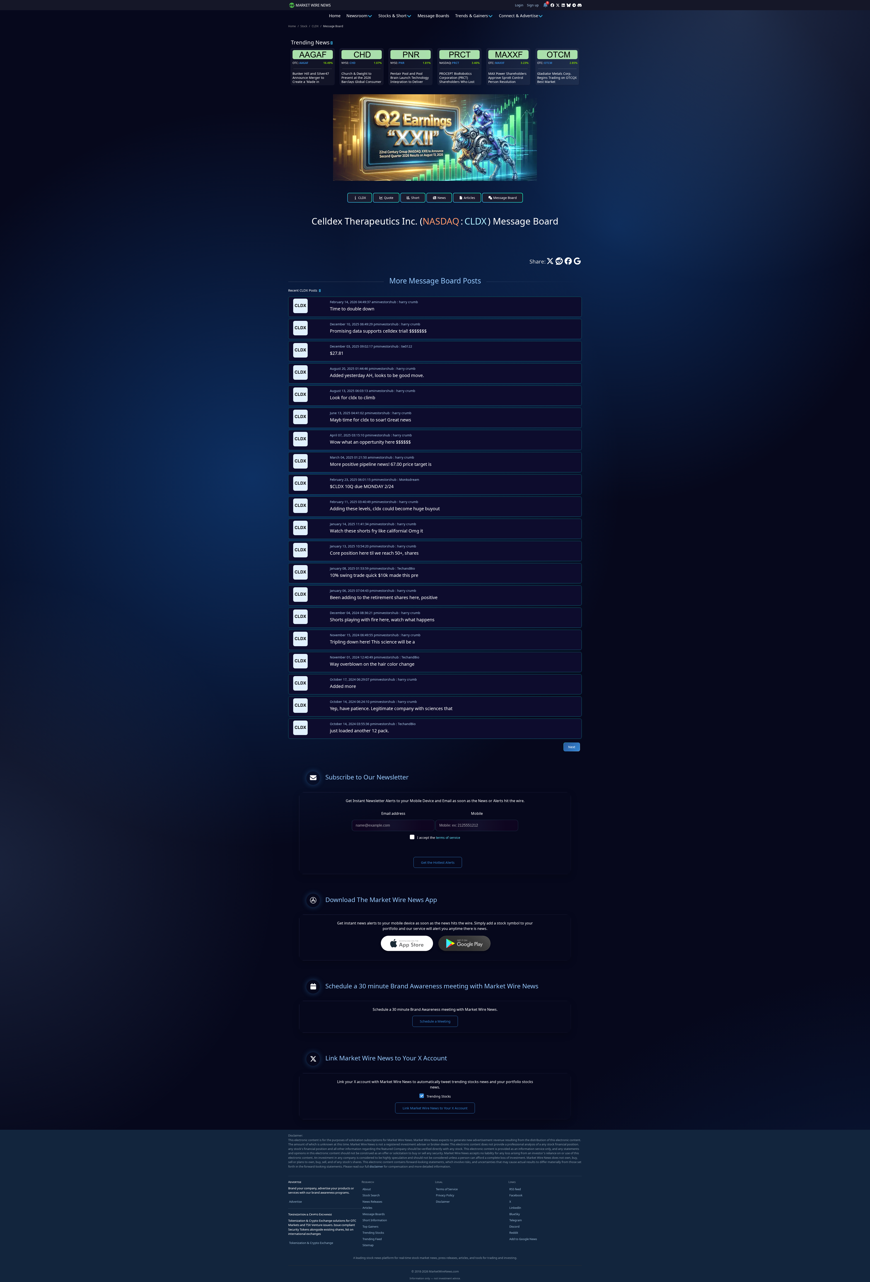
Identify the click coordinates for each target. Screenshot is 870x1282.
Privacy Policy (445, 1195)
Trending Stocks (439, 1096)
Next (571, 747)
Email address (393, 813)
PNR (401, 63)
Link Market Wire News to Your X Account (435, 1108)
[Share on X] (550, 262)
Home (335, 15)
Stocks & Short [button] (392, 15)
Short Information (374, 1220)
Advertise (295, 1202)
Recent (302, 290)
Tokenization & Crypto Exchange (311, 1243)
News (441, 198)
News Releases (372, 1202)
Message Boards (433, 15)
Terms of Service (447, 1189)
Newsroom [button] (356, 15)
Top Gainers (370, 1226)
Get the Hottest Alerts (437, 862)
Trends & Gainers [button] (471, 15)
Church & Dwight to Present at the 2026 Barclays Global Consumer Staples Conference (361, 79)
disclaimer (376, 1166)
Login (519, 5)
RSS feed (515, 1189)
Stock (303, 26)
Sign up (533, 5)
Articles (469, 198)
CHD (352, 63)
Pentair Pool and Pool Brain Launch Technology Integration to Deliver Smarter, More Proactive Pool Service (409, 81)
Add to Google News (523, 1239)
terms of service (448, 837)
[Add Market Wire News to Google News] (577, 262)
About (366, 1189)
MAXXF (500, 63)
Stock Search (371, 1195)
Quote (388, 198)
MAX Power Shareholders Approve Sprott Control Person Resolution (507, 77)
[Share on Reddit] (559, 262)
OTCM (548, 63)
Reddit (513, 1233)
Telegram (515, 1220)
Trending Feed (372, 1239)
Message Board (504, 198)
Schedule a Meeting (435, 1021)
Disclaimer (443, 1202)
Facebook (515, 1195)
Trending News (310, 42)
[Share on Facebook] (568, 262)
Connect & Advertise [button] (518, 15)
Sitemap (368, 1245)
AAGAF (303, 63)
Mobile (477, 813)
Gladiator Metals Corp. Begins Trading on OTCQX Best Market (557, 77)
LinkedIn (515, 1208)
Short (414, 198)
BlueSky (514, 1214)
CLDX (315, 26)
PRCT (455, 63)
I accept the (438, 837)
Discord (514, 1226)
